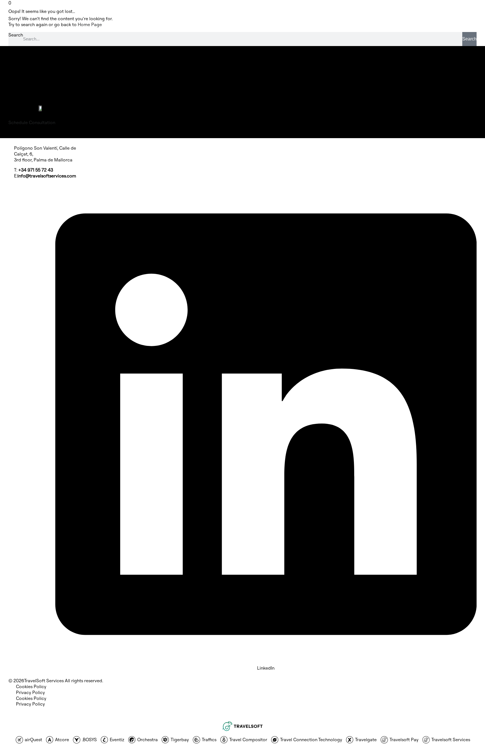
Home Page (90, 24)
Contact (24, 79)
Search (15, 35)
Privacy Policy (30, 692)
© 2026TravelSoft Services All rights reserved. (55, 680)
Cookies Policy (31, 686)
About (22, 73)
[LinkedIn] (266, 662)
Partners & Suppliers (37, 67)
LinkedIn (265, 668)
